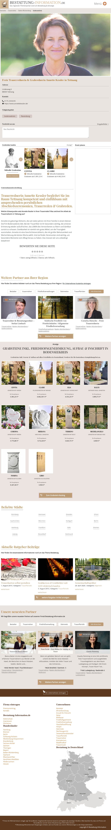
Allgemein (98, 586)
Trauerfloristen (79, 291)
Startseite (3, 10)
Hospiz (58, 726)
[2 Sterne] (35, 251)
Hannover (42, 514)
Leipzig (14, 534)
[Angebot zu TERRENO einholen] (68, 417)
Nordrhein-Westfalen (11, 759)
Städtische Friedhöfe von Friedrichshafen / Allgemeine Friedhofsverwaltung (55, 323)
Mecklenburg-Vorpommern (13, 739)
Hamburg (14, 527)
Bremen (96, 527)
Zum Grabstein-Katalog (55, 495)
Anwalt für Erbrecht (63, 713)
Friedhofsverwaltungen (46, 291)
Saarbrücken (15, 521)
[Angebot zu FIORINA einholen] (13, 461)
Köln (69, 527)
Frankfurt (42, 527)
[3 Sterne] (37, 251)
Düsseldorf (42, 534)
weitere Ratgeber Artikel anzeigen (55, 597)
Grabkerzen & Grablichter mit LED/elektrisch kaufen (53, 584)
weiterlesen (5, 589)
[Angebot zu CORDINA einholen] (13, 417)
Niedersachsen (8, 761)
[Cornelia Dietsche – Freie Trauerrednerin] (92, 307)
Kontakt (6, 711)
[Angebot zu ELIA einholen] (68, 373)
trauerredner (27, 291)
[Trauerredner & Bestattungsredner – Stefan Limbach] (18, 307)
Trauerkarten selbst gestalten (15, 582)
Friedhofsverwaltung (46, 329)
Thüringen (7, 748)
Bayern (6, 750)
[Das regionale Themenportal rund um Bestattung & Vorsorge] (4, 4)
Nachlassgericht (62, 731)
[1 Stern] (32, 251)
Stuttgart (69, 521)
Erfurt (96, 514)
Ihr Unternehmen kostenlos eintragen (77, 283)
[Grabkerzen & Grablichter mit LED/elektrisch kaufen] (55, 569)
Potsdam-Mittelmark (9, 672)
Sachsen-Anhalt (9, 743)
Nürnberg (14, 514)
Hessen (6, 764)
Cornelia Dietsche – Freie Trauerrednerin (92, 322)
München (41, 521)
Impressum (7, 721)
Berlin (96, 521)
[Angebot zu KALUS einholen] (96, 373)
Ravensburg (25, 116)
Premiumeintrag (15, 299)
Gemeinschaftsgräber (85, 582)
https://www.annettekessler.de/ (16, 103)
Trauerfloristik (26, 586)
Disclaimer (7, 723)
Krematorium (61, 740)
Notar (58, 715)
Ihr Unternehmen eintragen (56, 693)
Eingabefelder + (103, 124)
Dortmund (69, 534)
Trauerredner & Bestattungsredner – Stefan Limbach (18, 322)
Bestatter (13, 291)
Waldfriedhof (61, 742)
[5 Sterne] (42, 251)
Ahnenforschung (62, 711)
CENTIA (28, 171)
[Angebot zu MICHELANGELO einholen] (96, 417)
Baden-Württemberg (24, 10)
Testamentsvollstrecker (64, 733)
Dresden (69, 514)
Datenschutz (7, 719)
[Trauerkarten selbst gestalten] (18, 569)
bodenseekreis (37, 10)
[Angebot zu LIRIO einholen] (41, 461)
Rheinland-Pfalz (9, 757)
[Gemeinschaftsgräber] (92, 569)
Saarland (6, 755)
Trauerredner (12, 10)
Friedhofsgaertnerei (63, 720)
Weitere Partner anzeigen (55, 682)
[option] (34, 163)
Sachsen (6, 746)
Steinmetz (64, 624)
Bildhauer (60, 717)
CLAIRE (51, 171)
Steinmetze (64, 291)
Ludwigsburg (80, 675)
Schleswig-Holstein (10, 736)
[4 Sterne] (39, 251)
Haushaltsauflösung (63, 724)
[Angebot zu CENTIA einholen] (13, 373)
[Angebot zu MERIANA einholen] (41, 417)
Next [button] (71, 159)
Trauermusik (61, 745)
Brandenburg (17, 670)
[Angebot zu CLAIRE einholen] (41, 373)
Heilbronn (42, 672)
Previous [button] (21, 159)
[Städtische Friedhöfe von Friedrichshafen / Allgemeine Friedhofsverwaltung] (55, 307)
